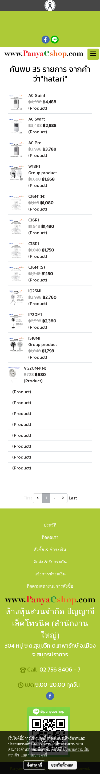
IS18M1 (34, 338)
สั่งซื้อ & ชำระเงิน (50, 549)
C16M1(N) (36, 196)
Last (73, 498)
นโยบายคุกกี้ (37, 754)
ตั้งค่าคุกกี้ (34, 765)
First (27, 498)
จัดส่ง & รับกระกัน (50, 561)
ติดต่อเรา (50, 537)
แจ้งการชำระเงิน (50, 574)
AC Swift (36, 119)
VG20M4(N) (35, 368)
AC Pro (35, 142)
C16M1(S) (36, 267)
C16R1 (33, 220)
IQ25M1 (34, 291)
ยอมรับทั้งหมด (62, 765)
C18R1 (33, 243)
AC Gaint (36, 95)
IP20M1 (35, 314)
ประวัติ (50, 525)
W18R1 (34, 166)
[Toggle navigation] (93, 54)
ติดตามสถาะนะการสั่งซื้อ (50, 586)
